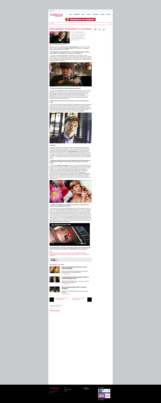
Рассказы (73, 252)
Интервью (58, 252)
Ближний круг (52, 255)
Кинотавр (84, 252)
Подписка (65, 391)
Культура (109, 14)
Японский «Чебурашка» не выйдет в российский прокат (62, 299)
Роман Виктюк (78, 254)
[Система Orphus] (57, 309)
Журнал (88, 14)
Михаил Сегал (78, 252)
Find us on (86, 388)
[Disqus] (71, 328)
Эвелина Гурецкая (79, 32)
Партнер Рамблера (101, 399)
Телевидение (77, 14)
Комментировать (66, 273)
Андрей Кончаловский (65, 252)
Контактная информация (68, 389)
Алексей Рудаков (70, 254)
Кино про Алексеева (62, 254)
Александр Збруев (53, 254)
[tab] (95, 29)
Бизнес (83, 14)
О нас (65, 387)
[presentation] (95, 29)
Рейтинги (102, 14)
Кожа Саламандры (85, 254)
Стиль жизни (95, 14)
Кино (70, 14)
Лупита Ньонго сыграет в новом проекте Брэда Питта (78, 299)
